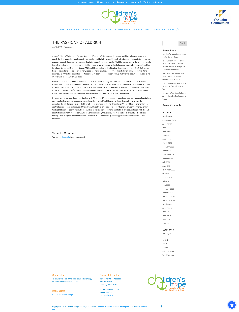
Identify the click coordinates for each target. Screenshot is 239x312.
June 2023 (166, 132)
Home (61, 29)
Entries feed (167, 247)
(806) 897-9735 (86, 2)
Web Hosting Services (124, 307)
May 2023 (166, 135)
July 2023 (166, 128)
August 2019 (167, 208)
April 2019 (166, 223)
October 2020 (167, 174)
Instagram (157, 2)
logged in (66, 137)
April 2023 (166, 139)
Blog (147, 29)
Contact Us (159, 29)
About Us (72, 29)
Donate (171, 29)
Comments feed (168, 251)
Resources (103, 29)
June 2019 (166, 216)
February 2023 (168, 147)
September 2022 (169, 154)
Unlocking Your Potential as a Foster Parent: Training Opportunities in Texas (173, 76)
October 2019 (167, 204)
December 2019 (168, 197)
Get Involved (121, 29)
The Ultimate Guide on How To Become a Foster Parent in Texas (174, 86)
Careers (137, 29)
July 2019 (166, 212)
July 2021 (166, 162)
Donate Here (58, 291)
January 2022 (167, 158)
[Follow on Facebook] (161, 306)
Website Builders (105, 307)
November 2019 (168, 200)
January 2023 (167, 151)
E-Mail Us (123, 2)
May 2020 (166, 185)
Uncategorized (168, 234)
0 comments (68, 47)
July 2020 (166, 181)
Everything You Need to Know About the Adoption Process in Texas (174, 96)
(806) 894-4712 (109, 295)
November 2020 (168, 170)
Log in (164, 244)
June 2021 (166, 166)
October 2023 (167, 116)
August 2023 (167, 124)
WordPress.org (168, 255)
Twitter (147, 2)
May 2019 (166, 219)
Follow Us (135, 2)
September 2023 (169, 120)
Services (87, 29)
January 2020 (167, 193)
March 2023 (167, 143)
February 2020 (168, 189)
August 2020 (167, 177)
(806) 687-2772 (106, 2)
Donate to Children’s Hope (62, 295)
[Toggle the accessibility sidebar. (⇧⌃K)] (232, 305)
